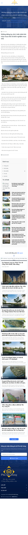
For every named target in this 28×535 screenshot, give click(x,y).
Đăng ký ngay (14, 458)
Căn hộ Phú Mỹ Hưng (13, 494)
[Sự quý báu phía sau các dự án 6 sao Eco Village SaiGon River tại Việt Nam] (6, 199)
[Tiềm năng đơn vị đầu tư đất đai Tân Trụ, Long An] (6, 223)
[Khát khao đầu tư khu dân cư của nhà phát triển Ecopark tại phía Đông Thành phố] (6, 205)
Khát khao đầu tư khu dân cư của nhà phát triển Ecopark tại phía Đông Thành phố (18, 205)
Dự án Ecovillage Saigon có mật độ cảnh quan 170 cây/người (18, 211)
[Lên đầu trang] (23, 528)
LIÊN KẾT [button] (3, 485)
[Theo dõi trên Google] (16, 496)
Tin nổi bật (6, 180)
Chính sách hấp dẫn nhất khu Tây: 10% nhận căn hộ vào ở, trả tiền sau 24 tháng (18, 194)
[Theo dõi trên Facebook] (12, 496)
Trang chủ (6, 165)
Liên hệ (5, 176)
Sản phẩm (6, 171)
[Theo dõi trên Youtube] (14, 496)
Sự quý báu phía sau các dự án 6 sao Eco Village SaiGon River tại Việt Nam (18, 199)
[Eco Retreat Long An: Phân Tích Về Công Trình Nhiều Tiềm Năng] (6, 186)
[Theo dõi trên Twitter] (15, 496)
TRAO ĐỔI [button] (3, 487)
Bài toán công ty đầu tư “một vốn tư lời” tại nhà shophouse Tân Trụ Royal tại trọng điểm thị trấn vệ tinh (14, 430)
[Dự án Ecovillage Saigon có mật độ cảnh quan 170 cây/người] (6, 211)
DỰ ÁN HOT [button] (4, 490)
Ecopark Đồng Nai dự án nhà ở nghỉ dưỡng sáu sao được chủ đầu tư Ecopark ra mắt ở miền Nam (14, 382)
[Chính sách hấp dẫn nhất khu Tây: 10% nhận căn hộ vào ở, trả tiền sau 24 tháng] (6, 194)
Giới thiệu (6, 168)
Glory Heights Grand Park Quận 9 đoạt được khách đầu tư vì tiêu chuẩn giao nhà (18, 236)
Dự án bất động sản (14, 253)
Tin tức (8, 20)
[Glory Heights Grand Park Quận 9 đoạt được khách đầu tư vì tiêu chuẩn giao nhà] (6, 236)
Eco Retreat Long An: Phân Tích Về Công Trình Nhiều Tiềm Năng (18, 185)
